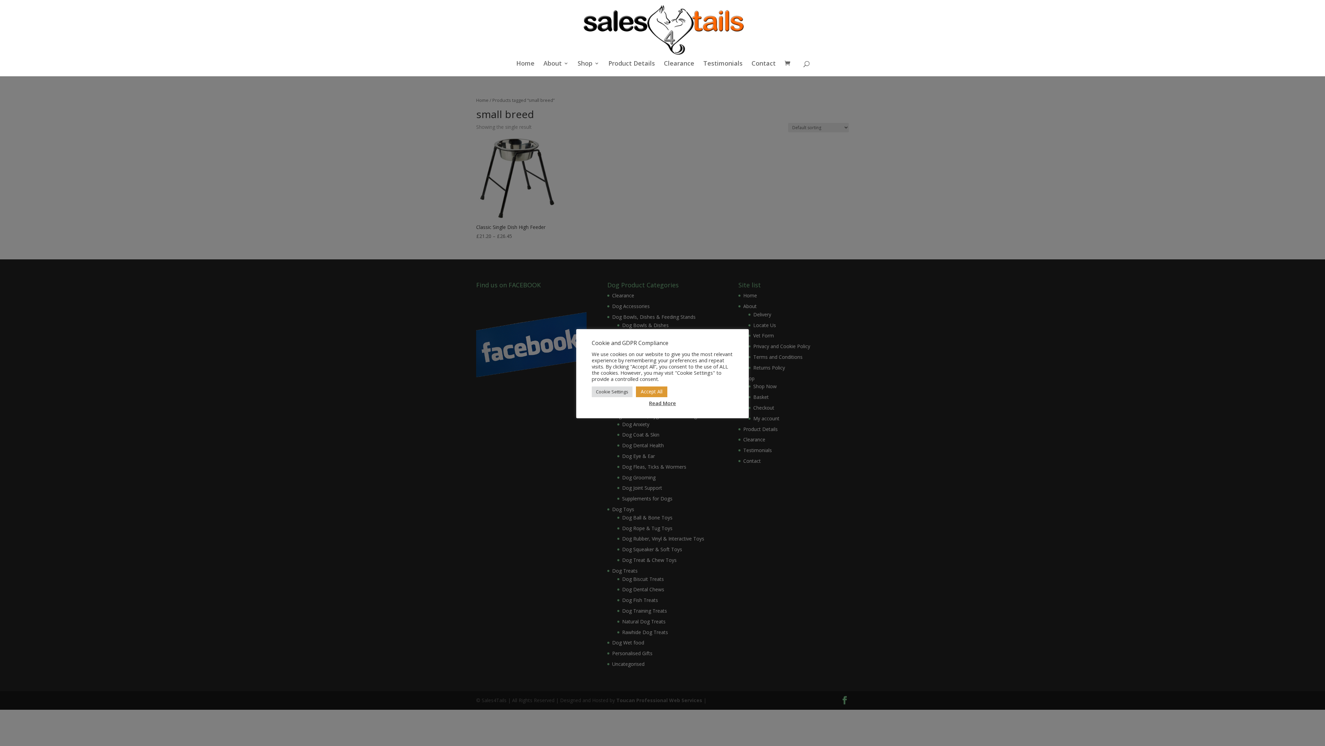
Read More (662, 403)
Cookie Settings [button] (612, 392)
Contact (764, 64)
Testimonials (723, 64)
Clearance (679, 64)
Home (525, 64)
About (552, 64)
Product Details (631, 64)
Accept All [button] (651, 391)
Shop (585, 64)
